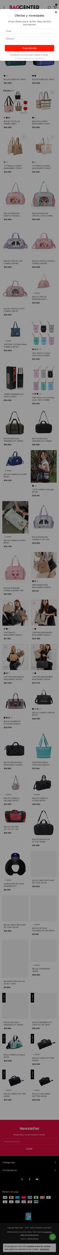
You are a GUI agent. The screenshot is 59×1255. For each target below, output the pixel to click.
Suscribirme (30, 48)
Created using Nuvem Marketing (29, 58)
